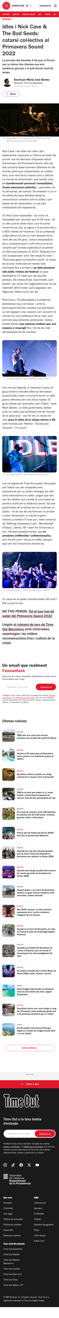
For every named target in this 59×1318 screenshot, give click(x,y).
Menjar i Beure (29, 14)
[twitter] (29, 1165)
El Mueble (39, 1214)
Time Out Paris (10, 1280)
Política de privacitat (13, 1219)
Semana (38, 1208)
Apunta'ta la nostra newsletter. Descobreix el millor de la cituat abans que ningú (29, 678)
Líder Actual (40, 1236)
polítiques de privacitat (24, 698)
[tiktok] (13, 1165)
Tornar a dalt (32, 1084)
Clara (36, 1230)
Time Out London (11, 1269)
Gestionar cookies (11, 1236)
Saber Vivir (39, 1241)
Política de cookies (12, 1225)
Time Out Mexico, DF (13, 1285)
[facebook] (21, 1165)
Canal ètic (8, 1230)
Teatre (47, 14)
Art (39, 14)
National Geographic (44, 1225)
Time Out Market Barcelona (11, 1262)
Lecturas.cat (40, 1203)
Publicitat (8, 1208)
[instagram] (5, 1165)
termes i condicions (11, 1147)
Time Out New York (12, 1274)
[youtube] (37, 1165)
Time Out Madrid (11, 1255)
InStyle (37, 1219)
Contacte (7, 1203)
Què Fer (16, 14)
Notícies (6, 14)
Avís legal (7, 1214)
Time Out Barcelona (12, 1249)
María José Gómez (38, 80)
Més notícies (29, 1048)
